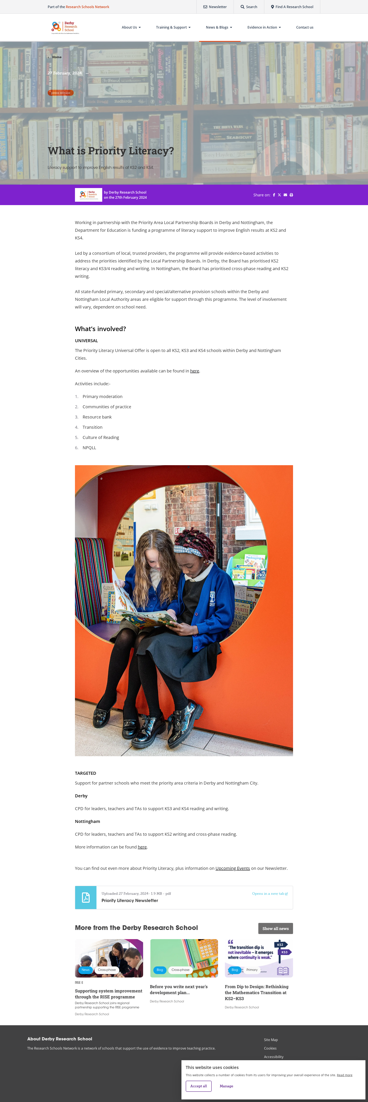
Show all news (276, 928)
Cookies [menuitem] (270, 1048)
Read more (344, 1075)
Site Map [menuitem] (271, 1039)
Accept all (198, 1086)
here (194, 371)
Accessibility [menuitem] (273, 1056)
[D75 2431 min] (184, 610)
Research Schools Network (87, 6)
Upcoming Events (233, 868)
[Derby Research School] (65, 27)
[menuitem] (272, 195)
